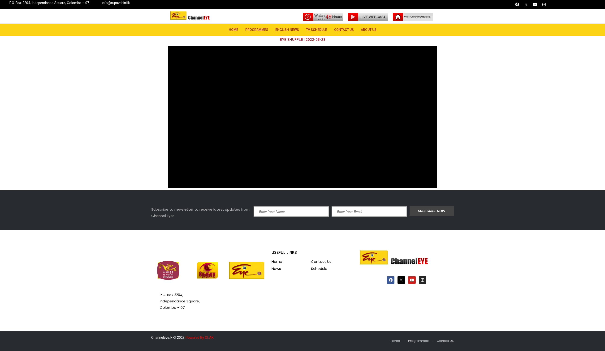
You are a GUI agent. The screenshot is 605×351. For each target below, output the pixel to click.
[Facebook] (517, 4)
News (276, 268)
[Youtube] (535, 4)
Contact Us (321, 261)
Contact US (344, 30)
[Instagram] (544, 4)
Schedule (319, 268)
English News (287, 30)
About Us (368, 30)
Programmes (256, 30)
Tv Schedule (316, 30)
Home (233, 30)
